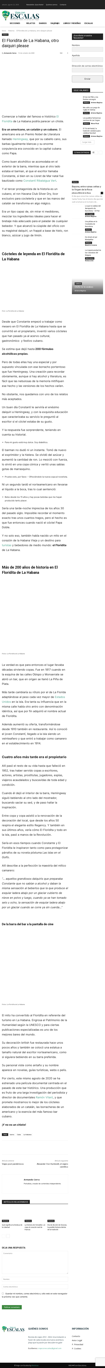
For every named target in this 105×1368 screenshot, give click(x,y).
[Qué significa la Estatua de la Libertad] (12, 1215)
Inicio (4, 31)
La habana (27, 1134)
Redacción (89, 261)
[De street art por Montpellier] (77, 240)
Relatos (86, 103)
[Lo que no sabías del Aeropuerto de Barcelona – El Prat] (77, 208)
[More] (66, 60)
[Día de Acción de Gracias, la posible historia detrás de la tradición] (57, 1215)
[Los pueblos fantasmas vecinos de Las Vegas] (76, 120)
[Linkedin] (46, 60)
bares (12, 1134)
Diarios (86, 113)
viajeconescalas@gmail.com (49, 1348)
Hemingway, (21, 139)
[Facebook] (97, 4)
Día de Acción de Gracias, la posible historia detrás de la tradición (57, 1227)
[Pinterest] (34, 60)
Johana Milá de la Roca (81, 193)
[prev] (96, 152)
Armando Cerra (10, 53)
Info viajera (90, 214)
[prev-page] (3, 1236)
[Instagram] (101, 4)
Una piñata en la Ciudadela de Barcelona (91, 224)
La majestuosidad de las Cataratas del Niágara (93, 252)
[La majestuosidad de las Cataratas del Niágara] (77, 253)
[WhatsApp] (40, 60)
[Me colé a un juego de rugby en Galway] (76, 110)
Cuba (19, 1134)
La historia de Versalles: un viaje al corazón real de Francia (35, 1227)
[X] (28, 60)
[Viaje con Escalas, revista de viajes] (20, 15)
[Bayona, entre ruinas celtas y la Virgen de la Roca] (87, 172)
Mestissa (35, 1365)
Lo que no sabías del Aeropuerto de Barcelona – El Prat (93, 208)
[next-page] (8, 1236)
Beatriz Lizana (91, 245)
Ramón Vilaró (44, 1097)
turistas (7, 545)
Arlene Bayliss (96, 102)
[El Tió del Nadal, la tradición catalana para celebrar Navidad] (76, 130)
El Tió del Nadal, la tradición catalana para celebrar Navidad (91, 131)
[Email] (53, 60)
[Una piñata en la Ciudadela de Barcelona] (77, 224)
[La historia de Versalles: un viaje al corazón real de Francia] (35, 1215)
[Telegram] (59, 60)
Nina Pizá (95, 123)
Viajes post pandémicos (13, 1164)
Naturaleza (90, 258)
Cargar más (86, 142)
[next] (100, 152)
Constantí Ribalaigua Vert (39, 180)
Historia (11, 31)
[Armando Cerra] (13, 1183)
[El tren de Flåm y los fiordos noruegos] (76, 99)
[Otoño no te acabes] (87, 281)
